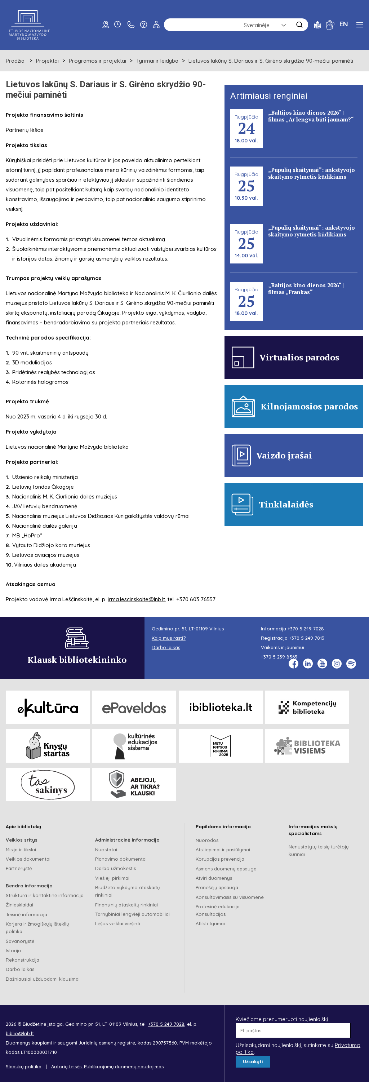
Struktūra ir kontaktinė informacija (45, 895)
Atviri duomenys (214, 878)
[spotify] (351, 664)
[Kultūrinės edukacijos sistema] (134, 746)
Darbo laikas (20, 969)
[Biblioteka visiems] (307, 746)
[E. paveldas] (134, 707)
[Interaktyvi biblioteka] (221, 707)
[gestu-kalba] (330, 24)
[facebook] (293, 664)
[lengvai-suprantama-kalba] (317, 24)
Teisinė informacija (26, 914)
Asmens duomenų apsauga (226, 869)
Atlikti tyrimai (210, 923)
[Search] (299, 24)
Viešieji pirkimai (112, 878)
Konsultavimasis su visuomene (230, 897)
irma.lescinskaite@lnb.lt (136, 599)
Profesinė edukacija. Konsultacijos (218, 910)
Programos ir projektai (97, 60)
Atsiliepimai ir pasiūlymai (223, 849)
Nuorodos (207, 840)
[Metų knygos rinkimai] (221, 746)
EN (343, 23)
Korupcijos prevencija (220, 859)
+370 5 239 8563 (279, 657)
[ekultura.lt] (48, 707)
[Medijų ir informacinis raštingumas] (134, 784)
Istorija (13, 950)
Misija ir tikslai (21, 849)
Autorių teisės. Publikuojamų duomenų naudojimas (107, 1066)
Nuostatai (106, 849)
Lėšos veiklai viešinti (117, 923)
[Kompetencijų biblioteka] (307, 707)
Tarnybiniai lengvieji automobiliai (132, 914)
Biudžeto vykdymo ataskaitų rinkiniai (127, 891)
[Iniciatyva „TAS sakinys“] (48, 784)
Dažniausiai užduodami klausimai (43, 979)
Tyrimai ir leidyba (157, 60)
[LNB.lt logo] (28, 25)
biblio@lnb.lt (20, 1033)
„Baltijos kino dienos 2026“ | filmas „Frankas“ (306, 288)
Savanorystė (20, 941)
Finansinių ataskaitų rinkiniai (126, 905)
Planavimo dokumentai (121, 859)
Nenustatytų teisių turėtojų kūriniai (318, 850)
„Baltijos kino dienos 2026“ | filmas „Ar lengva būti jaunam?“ (311, 116)
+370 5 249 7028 (306, 628)
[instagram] (337, 664)
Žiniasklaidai (19, 905)
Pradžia (15, 60)
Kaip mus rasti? (169, 638)
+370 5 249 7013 (306, 638)
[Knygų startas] (48, 746)
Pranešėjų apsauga (217, 887)
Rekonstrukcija (22, 960)
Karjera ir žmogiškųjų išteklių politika (37, 927)
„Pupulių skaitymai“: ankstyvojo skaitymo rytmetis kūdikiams (311, 173)
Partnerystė (19, 868)
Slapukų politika (23, 1066)
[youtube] (322, 664)
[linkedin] (308, 664)
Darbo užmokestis (115, 868)
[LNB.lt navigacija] (359, 24)
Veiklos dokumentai (28, 859)
